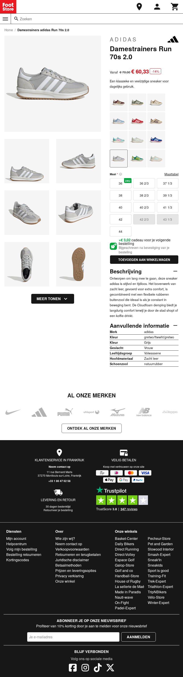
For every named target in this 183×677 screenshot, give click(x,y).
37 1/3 (167, 183)
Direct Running (127, 549)
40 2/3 (144, 207)
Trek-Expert (157, 581)
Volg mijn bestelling (21, 549)
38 (120, 195)
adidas (123, 39)
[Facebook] (72, 668)
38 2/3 (144, 195)
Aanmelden (138, 636)
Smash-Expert (159, 554)
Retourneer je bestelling (58, 510)
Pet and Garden (160, 543)
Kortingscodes (17, 559)
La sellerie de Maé (129, 586)
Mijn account (16, 538)
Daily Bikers (124, 543)
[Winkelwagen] (175, 6)
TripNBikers (157, 591)
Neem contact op (59, 466)
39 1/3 (167, 195)
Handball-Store (127, 575)
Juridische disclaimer (72, 559)
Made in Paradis (128, 591)
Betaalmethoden (68, 565)
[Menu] (5, 19)
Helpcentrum (16, 543)
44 (120, 231)
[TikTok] (97, 668)
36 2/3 (144, 183)
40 (120, 207)
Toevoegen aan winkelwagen (144, 259)
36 (124, 182)
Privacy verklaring (69, 575)
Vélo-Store (156, 597)
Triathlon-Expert (160, 586)
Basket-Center (126, 538)
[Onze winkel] (139, 6)
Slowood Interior (161, 549)
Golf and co (124, 570)
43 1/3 (167, 219)
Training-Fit (157, 575)
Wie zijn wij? (65, 538)
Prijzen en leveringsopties (75, 570)
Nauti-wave (124, 597)
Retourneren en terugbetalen (78, 554)
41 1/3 (167, 207)
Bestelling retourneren (23, 554)
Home (8, 30)
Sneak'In (155, 559)
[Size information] (120, 174)
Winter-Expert (158, 602)
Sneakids (155, 565)
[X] (110, 668)
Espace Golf (124, 559)
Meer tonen (49, 298)
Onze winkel (65, 581)
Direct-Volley (125, 554)
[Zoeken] (16, 19)
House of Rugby (128, 581)
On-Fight (122, 602)
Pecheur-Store (159, 538)
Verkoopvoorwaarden (72, 549)
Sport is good (158, 570)
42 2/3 (144, 219)
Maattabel (171, 174)
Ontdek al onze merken (91, 428)
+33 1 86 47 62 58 (59, 481)
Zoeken (26, 18)
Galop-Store (124, 565)
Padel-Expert (125, 607)
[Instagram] (85, 668)
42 (120, 219)
